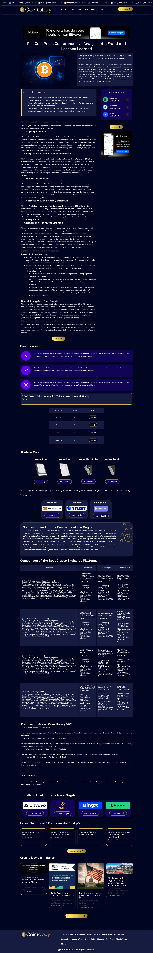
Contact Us (65, 939)
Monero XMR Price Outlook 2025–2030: (60, 833)
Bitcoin (63, 944)
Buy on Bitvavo (48, 581)
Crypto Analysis (67, 9)
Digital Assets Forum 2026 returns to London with (62, 895)
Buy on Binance (41, 619)
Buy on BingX (39, 656)
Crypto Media (90, 939)
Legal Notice (107, 934)
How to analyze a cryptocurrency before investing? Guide (33, 879)
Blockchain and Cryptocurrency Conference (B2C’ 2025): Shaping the (117, 882)
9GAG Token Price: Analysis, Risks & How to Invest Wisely (56, 396)
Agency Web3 (77, 939)
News (93, 9)
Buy (92, 417)
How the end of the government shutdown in (90, 895)
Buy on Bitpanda (35, 691)
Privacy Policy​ (120, 934)
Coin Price (110, 939)
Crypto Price (82, 9)
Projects (101, 9)
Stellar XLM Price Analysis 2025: (87, 833)
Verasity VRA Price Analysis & (30, 833)
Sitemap (100, 939)
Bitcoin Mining (121, 939)
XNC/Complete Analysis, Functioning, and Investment (119, 834)
